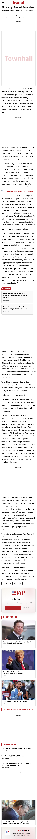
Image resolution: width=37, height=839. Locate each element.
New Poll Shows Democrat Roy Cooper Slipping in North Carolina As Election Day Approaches (18, 822)
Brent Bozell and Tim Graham (10, 11)
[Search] (34, 2)
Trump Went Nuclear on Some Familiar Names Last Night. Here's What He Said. (17, 672)
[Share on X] (2, 583)
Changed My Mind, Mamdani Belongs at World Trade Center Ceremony (16, 764)
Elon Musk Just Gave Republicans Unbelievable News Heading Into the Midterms (17, 643)
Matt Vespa (5, 676)
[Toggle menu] (3, 2)
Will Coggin (5, 704)
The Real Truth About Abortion (13, 756)
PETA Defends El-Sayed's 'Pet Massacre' (15, 702)
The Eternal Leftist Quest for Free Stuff (16, 748)
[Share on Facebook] (10, 583)
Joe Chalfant (6, 646)
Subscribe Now (27, 608)
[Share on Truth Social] (6, 583)
